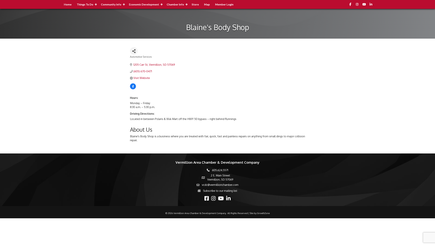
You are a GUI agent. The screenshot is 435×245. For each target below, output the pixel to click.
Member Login (224, 4)
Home (68, 4)
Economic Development (144, 4)
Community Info (111, 4)
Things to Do (85, 4)
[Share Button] (134, 51)
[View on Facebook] (133, 88)
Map (207, 4)
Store (195, 4)
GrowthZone (263, 213)
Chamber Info (175, 4)
